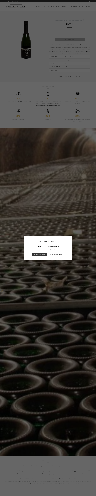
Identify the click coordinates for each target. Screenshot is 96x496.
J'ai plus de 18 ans (40, 254)
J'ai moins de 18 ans (56, 254)
